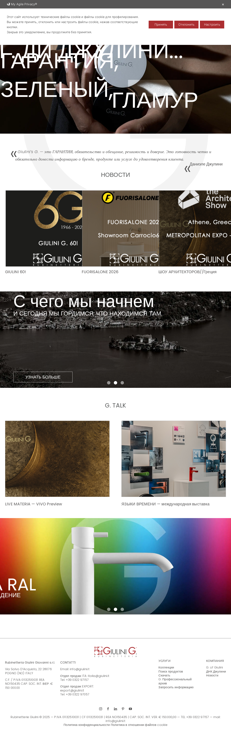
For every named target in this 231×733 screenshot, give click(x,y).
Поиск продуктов (170, 671)
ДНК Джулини (216, 671)
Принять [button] (161, 24)
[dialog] (115, 22)
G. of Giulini (214, 667)
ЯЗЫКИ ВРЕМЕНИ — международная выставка (165, 504)
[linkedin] (115, 709)
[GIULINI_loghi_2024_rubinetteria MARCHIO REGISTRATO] (115, 648)
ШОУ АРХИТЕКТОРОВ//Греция (187, 272)
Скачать (164, 675)
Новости (212, 675)
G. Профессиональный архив (175, 681)
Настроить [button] (212, 24)
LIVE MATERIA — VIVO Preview (33, 504)
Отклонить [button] (186, 24)
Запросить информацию (176, 687)
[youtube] (130, 709)
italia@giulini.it (98, 676)
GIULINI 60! (15, 272)
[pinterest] (123, 709)
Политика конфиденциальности (87, 725)
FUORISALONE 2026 (100, 272)
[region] (115, 79)
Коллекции (166, 667)
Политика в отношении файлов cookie (139, 725)
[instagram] (100, 709)
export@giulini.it (72, 690)
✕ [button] (223, 4)
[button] (108, 382)
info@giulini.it (79, 669)
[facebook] (108, 709)
